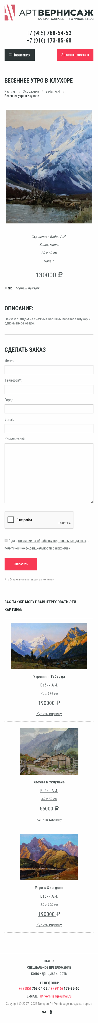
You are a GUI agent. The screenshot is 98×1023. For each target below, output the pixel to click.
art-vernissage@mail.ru (55, 996)
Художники (31, 91)
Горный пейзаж (27, 288)
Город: (9, 400)
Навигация (21, 55)
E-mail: (9, 419)
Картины (10, 91)
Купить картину (49, 714)
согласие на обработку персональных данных (52, 541)
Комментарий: (15, 439)
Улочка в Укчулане (49, 782)
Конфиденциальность (49, 974)
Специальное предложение (49, 967)
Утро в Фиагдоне (49, 887)
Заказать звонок (75, 54)
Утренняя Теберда (49, 676)
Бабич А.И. (53, 91)
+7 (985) (49, 33)
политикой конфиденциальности (28, 548)
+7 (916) (49, 40)
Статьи (49, 961)
